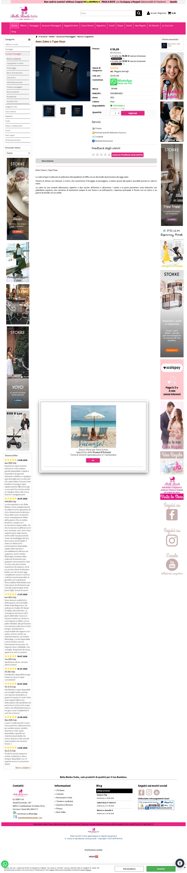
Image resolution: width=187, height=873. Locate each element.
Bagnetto (101, 25)
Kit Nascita (154, 25)
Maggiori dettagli (121, 71)
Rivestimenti (11, 96)
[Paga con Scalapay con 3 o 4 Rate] (172, 398)
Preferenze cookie (93, 849)
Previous (37, 73)
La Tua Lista (167, 25)
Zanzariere (11, 77)
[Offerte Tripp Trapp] (172, 225)
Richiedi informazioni (104, 141)
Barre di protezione (15, 73)
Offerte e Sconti (11, 44)
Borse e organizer (14, 58)
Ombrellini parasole (14, 82)
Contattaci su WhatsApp (27, 813)
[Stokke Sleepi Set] (18, 239)
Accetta (161, 869)
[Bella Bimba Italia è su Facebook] (172, 524)
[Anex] (114, 89)
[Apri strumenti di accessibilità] (180, 863)
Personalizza (129, 869)
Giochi (129, 25)
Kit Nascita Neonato (13, 140)
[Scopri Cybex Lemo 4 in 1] (17, 323)
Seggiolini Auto (71, 25)
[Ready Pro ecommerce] (93, 857)
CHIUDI (185, 867)
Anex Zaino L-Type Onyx (174, 45)
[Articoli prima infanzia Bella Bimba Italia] (172, 499)
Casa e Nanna (87, 25)
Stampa (98, 128)
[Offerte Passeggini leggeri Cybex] (17, 281)
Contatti (60, 794)
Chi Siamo (60, 790)
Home (14, 25)
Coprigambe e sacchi (15, 63)
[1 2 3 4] (115, 113)
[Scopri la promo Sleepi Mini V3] (172, 356)
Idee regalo (10, 135)
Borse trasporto (13, 92)
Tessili (112, 25)
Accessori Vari (12, 101)
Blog (13, 31)
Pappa (120, 25)
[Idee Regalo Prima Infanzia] (172, 474)
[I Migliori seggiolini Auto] (172, 141)
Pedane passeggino (14, 87)
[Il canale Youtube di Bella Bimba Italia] (172, 574)
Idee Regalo (140, 25)
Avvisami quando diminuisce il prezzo (110, 132)
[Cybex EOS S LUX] (17, 450)
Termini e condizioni (64, 801)
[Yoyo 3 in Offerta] (18, 407)
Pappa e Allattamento (13, 126)
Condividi (99, 136)
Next (88, 73)
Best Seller (61, 812)
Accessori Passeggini (51, 25)
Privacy (88, 870)
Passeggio (34, 25)
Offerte (23, 25)
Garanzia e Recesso (64, 805)
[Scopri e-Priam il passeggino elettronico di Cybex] (172, 267)
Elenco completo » (23, 767)
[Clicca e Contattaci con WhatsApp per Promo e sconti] (172, 99)
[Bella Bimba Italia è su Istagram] (172, 549)
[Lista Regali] (172, 448)
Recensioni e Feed (64, 797)
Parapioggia (11, 68)
